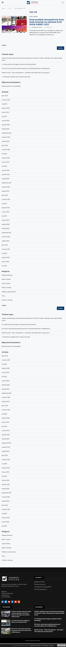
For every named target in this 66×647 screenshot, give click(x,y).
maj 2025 (4, 364)
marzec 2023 (5, 472)
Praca (3, 556)
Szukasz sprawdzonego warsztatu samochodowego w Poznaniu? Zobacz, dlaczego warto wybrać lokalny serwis (49, 613)
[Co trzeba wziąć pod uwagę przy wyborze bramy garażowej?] (5, 623)
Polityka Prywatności (35, 645)
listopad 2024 (5, 389)
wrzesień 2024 (6, 397)
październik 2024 (6, 393)
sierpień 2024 (5, 401)
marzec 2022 (5, 522)
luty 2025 (4, 376)
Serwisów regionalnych (40, 589)
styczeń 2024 (5, 430)
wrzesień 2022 (6, 497)
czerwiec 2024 (6, 410)
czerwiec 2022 (6, 509)
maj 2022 (4, 513)
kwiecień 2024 (6, 418)
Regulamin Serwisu (39, 581)
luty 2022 (4, 526)
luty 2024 (4, 426)
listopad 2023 (5, 439)
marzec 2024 (5, 422)
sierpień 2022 (5, 501)
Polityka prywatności (39, 584)
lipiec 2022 (5, 505)
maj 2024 (4, 414)
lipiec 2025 (5, 356)
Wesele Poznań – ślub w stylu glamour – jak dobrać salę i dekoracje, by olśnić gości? (26, 333)
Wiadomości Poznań (37, 27)
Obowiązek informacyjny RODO (42, 586)
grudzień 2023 (6, 434)
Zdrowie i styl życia (7, 560)
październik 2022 (6, 493)
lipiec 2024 (5, 405)
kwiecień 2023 (6, 468)
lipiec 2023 (5, 455)
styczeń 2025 (5, 381)
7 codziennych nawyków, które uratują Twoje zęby (16, 337)
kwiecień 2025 (6, 368)
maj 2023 (4, 464)
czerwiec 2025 (6, 360)
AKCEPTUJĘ (61, 645)
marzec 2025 (5, 372)
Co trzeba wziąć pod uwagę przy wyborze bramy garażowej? (19, 324)
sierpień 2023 (5, 451)
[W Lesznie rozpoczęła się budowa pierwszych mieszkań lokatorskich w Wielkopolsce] (5, 631)
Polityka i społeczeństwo (9, 552)
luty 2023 (4, 476)
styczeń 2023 (5, 480)
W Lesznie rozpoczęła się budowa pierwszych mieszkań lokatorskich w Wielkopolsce (26, 328)
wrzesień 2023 (6, 447)
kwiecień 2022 (6, 517)
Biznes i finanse (33, 16)
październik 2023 (6, 443)
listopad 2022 (5, 488)
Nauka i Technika (6, 548)
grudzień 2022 (6, 484)
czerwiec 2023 (6, 459)
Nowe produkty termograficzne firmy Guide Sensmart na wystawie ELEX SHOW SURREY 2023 (46, 22)
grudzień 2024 (6, 385)
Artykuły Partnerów (7, 535)
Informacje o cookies (47, 645)
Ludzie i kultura (6, 543)
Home (3, 8)
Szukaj (4, 305)
